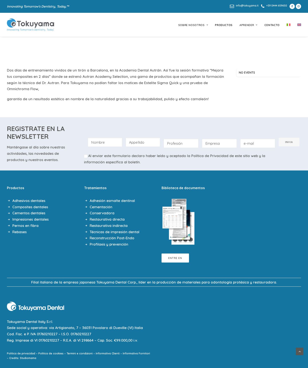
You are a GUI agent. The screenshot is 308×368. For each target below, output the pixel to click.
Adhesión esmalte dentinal (112, 200)
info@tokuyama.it (247, 5)
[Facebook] (291, 6)
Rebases (19, 232)
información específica (103, 162)
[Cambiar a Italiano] (288, 25)
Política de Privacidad (209, 155)
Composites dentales (30, 207)
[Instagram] (298, 6)
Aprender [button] (246, 25)
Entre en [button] (175, 258)
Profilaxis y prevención (109, 244)
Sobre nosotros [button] (191, 25)
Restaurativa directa (107, 219)
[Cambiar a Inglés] (297, 25)
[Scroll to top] (299, 351)
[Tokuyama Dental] (30, 24)
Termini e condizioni (80, 353)
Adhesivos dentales (28, 200)
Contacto (272, 25)
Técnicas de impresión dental (114, 232)
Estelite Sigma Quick (161, 83)
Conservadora (102, 213)
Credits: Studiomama (22, 358)
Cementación (101, 207)
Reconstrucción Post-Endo (112, 238)
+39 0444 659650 (276, 5)
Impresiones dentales (30, 219)
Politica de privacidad (21, 353)
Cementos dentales (28, 213)
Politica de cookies (50, 353)
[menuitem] (244, 5)
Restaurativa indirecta (109, 225)
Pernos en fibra (25, 225)
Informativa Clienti (108, 353)
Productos (224, 25)
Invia (289, 142)
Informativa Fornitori (136, 353)
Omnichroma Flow (22, 89)
